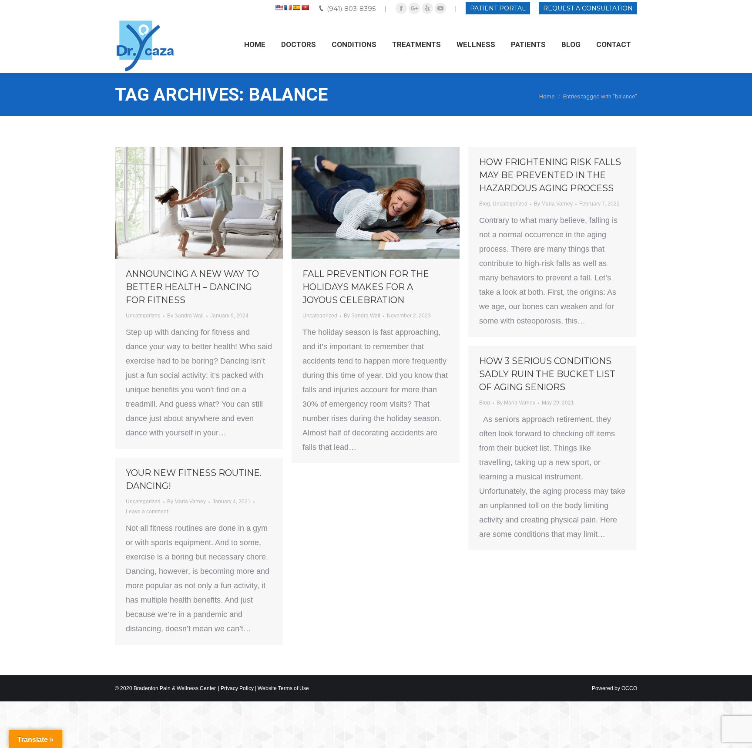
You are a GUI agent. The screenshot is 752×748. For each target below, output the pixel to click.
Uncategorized (143, 316)
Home (546, 96)
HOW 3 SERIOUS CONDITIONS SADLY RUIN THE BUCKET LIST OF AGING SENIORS (547, 374)
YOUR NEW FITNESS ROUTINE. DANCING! (194, 479)
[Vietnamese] (305, 7)
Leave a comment (147, 512)
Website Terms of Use (283, 688)
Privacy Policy (237, 688)
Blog (484, 204)
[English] (279, 7)
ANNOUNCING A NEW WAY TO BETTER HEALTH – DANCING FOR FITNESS (192, 287)
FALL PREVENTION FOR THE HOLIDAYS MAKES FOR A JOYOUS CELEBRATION (365, 287)
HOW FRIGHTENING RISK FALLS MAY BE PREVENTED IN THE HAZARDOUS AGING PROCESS (550, 175)
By (185, 316)
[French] (288, 7)
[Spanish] (296, 7)
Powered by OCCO (614, 688)
